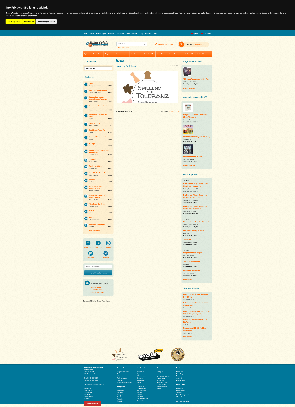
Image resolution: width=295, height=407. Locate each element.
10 (169, 111)
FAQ (141, 33)
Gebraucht (189, 54)
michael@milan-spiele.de (96, 384)
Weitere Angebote (189, 88)
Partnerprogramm (122, 378)
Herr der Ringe (141, 390)
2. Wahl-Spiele (161, 384)
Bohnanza (140, 378)
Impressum (87, 388)
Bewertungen (101, 33)
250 (177, 111)
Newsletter (120, 391)
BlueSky (119, 397)
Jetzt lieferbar (97, 290)
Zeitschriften (160, 380)
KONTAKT (87, 399)
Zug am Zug (140, 401)
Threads (108, 247)
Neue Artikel (96, 287)
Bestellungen (180, 391)
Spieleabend (128, 382)
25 (172, 111)
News (92, 33)
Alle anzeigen (187, 336)
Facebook (88, 247)
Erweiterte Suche (123, 48)
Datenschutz (88, 390)
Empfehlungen (121, 54)
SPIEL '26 (200, 54)
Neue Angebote (98, 292)
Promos (159, 389)
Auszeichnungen (175, 54)
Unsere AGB (88, 392)
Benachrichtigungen (182, 395)
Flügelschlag (141, 386)
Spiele (86, 54)
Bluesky (106, 257)
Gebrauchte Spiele (162, 382)
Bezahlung (87, 394)
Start (85, 33)
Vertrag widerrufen (93, 403)
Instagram (98, 247)
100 (174, 111)
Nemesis (139, 392)
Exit (138, 384)
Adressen (179, 393)
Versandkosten (131, 33)
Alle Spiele (160, 372)
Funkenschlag (141, 388)
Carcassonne (141, 380)
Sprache (196, 33)
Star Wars (140, 397)
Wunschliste (180, 397)
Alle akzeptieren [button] (13, 21)
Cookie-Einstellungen (183, 401)
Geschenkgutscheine (163, 376)
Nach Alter (160, 54)
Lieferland (207, 33)
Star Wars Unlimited (143, 399)
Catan (139, 382)
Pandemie (140, 394)
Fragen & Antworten (123, 372)
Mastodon (90, 257)
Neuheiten (97, 54)
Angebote (108, 54)
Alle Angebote (187, 279)
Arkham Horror (141, 376)
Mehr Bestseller (94, 230)
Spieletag (120, 382)
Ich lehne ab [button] (29, 21)
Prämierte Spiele (162, 387)
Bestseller (111, 33)
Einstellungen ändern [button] (46, 21)
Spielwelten (135, 54)
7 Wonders (140, 372)
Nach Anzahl (148, 54)
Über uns (120, 33)
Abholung (120, 380)
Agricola (139, 374)
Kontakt (148, 33)
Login (155, 33)
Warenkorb (179, 388)
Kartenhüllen (161, 378)
